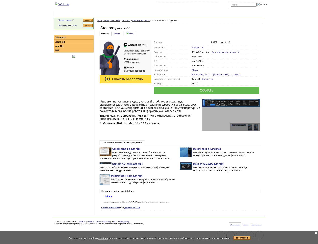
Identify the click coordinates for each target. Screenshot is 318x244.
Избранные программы (67, 25)
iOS (57, 50)
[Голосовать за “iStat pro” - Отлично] (207, 42)
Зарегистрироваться (187, 5)
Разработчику (256, 225)
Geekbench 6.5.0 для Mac (126, 148)
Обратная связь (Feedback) (98, 221)
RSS (213, 5)
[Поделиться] (130, 34)
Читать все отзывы (110, 207)
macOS (59, 46)
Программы (64, 13)
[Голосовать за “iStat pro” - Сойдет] (200, 42)
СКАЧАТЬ (206, 90)
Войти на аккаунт (168, 5)
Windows (60, 37)
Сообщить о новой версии (225, 51)
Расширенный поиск (240, 8)
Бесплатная (197, 47)
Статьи (80, 13)
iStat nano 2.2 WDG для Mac (207, 163)
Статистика (207, 78)
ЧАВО (114, 221)
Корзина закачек (64, 20)
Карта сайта (203, 5)
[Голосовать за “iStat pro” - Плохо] (197, 42)
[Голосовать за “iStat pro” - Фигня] (193, 42)
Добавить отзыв (132, 207)
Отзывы (117, 34)
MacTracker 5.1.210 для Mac (126, 175)
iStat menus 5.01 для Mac (206, 148)
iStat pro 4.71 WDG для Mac (127, 163)
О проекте (81, 221)
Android (60, 42)
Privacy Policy (123, 221)
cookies (103, 238)
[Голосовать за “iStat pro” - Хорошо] (204, 42)
